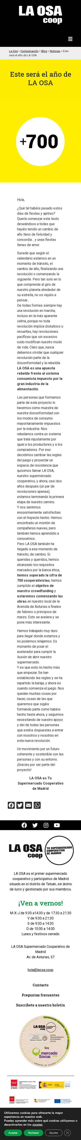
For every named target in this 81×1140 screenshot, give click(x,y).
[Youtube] (56, 825)
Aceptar (13, 1133)
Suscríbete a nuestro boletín (40, 1005)
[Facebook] (24, 825)
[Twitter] (35, 825)
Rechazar (33, 1133)
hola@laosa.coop (40, 970)
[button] (70, 39)
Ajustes (53, 1133)
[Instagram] (46, 825)
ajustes (37, 1125)
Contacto (41, 985)
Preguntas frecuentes (40, 995)
